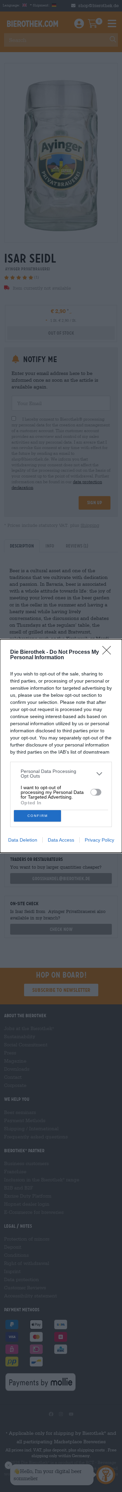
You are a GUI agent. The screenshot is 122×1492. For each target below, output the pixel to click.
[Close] (108, 652)
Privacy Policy (99, 840)
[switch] (95, 792)
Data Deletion (22, 840)
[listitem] (61, 773)
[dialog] (61, 746)
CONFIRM (37, 816)
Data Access (61, 840)
